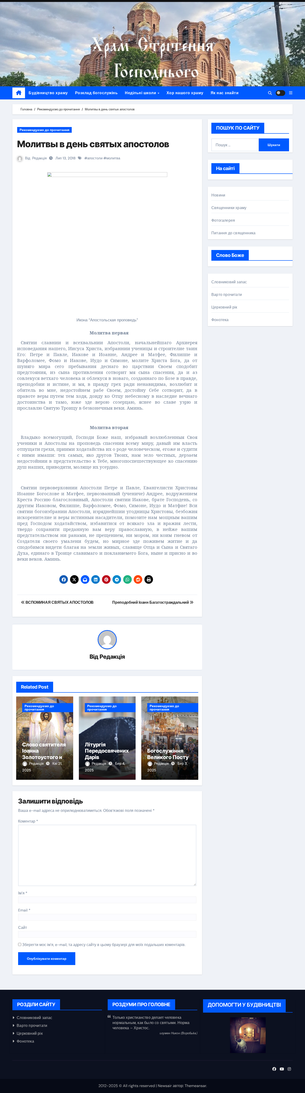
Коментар (28, 821)
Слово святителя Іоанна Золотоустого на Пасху (44, 753)
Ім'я (22, 893)
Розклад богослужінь (96, 92)
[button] (291, 93)
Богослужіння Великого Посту (167, 754)
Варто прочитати (226, 294)
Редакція (39, 158)
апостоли (94, 158)
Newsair (165, 1085)
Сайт (22, 927)
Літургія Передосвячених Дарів (107, 750)
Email (24, 910)
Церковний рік (224, 307)
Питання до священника (233, 232)
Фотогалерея (223, 220)
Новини (218, 195)
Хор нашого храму (185, 92)
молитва (113, 158)
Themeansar (195, 1085)
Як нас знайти (225, 92)
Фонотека (220, 319)
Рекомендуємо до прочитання (44, 130)
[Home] (18, 93)
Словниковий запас (229, 281)
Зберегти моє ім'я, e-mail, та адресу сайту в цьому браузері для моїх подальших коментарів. (103, 944)
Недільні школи (141, 92)
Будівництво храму (48, 92)
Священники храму (228, 207)
